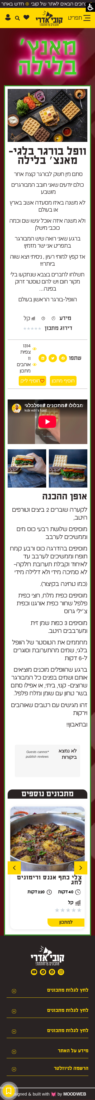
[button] (17, 18)
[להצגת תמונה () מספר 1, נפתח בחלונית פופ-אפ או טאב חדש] (68, 468)
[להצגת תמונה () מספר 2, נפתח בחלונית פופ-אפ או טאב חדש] (27, 468)
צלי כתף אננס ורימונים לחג (49, 880)
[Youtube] (34, 972)
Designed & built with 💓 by (47, 1094)
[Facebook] (52, 972)
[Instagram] (61, 972)
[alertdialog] (47, 4)
